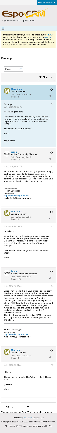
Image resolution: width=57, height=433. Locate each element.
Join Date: (16, 94)
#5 (52, 365)
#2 (52, 167)
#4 (52, 286)
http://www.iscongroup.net (16, 195)
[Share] (50, 96)
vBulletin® (28, 418)
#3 (52, 226)
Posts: (14, 97)
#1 (52, 104)
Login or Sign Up (45, 2)
